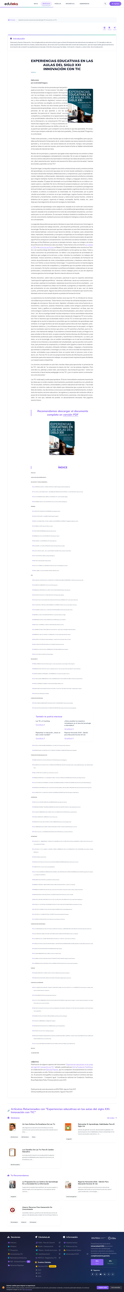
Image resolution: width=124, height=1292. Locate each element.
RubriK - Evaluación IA (45, 1246)
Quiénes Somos (71, 1243)
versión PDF (70, 415)
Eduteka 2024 (46, 1266)
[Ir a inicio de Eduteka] (11, 3)
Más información (27, 1289)
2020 (39, 1276)
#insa (33, 1137)
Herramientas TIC (16, 1254)
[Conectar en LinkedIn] (104, 1274)
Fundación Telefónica (85, 1067)
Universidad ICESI (72, 1254)
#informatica (25, 1137)
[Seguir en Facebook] (92, 1274)
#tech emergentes (71, 1196)
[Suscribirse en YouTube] (100, 1274)
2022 (39, 1270)
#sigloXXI (69, 1139)
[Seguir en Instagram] (96, 1274)
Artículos (12, 20)
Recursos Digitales (17, 1265)
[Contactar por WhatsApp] (112, 1274)
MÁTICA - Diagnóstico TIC (47, 1258)
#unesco (23, 1222)
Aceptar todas (103, 1287)
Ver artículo (40, 725)
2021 (39, 1273)
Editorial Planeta (52, 1070)
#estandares (14, 1222)
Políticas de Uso (71, 1246)
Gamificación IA (44, 1254)
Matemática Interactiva (18, 1258)
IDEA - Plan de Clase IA (46, 1243)
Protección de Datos (73, 1250)
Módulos (13, 1246)
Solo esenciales (115, 1287)
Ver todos (110, 1118)
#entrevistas (14, 1137)
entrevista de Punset (46, 247)
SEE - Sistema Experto (19, 1261)
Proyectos (14, 1250)
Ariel (74, 1067)
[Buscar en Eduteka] (105, 4)
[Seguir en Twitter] (108, 1274)
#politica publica (15, 1164)
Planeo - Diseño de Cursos (47, 1250)
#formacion (33, 1222)
